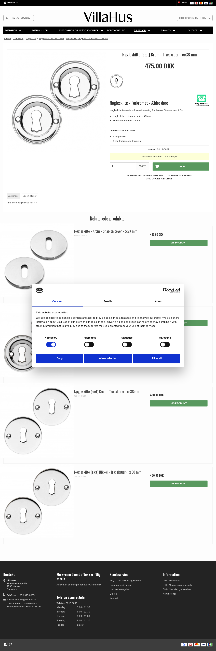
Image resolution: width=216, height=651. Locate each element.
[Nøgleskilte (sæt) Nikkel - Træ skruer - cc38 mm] (37, 501)
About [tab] (158, 301)
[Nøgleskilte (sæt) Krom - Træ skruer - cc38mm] (37, 420)
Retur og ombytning (120, 585)
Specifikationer (29, 196)
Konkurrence (170, 593)
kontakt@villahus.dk (25, 599)
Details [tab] (108, 301)
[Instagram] (10, 644)
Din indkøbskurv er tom (192, 18)
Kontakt (114, 598)
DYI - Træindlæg (171, 580)
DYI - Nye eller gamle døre (177, 589)
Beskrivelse (13, 196)
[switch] (89, 344)
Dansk (183, 3)
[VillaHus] (108, 17)
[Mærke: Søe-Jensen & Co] (118, 82)
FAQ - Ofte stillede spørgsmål (125, 580)
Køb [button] (182, 166)
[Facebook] (5, 644)
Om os (113, 593)
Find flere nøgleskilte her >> (22, 202)
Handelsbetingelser (120, 589)
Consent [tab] (57, 301)
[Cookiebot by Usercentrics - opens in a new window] (165, 290)
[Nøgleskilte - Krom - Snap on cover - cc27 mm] (37, 260)
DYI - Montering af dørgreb (177, 585)
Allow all (157, 358)
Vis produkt (179, 242)
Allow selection (108, 358)
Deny (60, 358)
